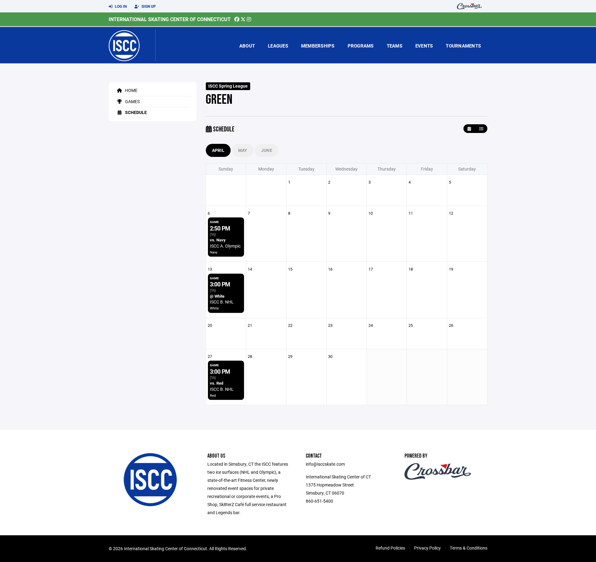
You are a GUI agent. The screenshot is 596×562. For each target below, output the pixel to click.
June (266, 150)
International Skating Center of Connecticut (170, 19)
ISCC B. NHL (222, 302)
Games (132, 101)
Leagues (278, 46)
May (242, 150)
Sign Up (148, 6)
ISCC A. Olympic (225, 246)
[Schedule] (481, 128)
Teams (394, 46)
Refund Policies (390, 548)
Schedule (135, 112)
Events (424, 46)
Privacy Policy (427, 548)
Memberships (318, 46)
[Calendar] (469, 128)
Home (131, 90)
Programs (361, 46)
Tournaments (463, 46)
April (218, 150)
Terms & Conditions (468, 548)
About (247, 46)
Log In (120, 6)
